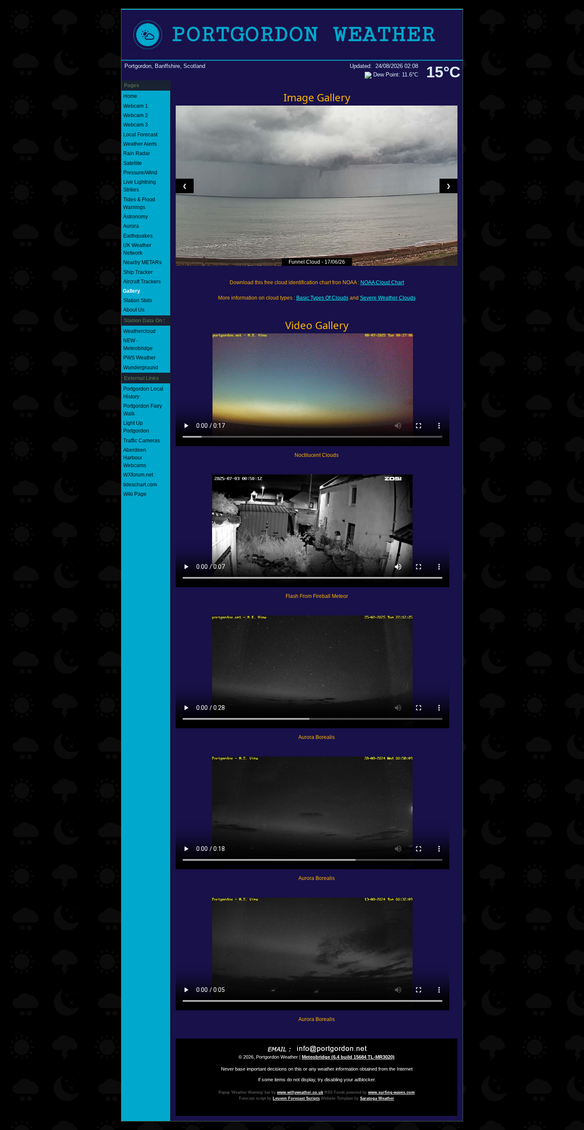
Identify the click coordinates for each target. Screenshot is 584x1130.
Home (130, 96)
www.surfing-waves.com (391, 1092)
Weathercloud (139, 331)
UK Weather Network (137, 249)
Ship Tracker (138, 272)
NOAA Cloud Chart (382, 282)
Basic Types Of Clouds (322, 298)
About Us (134, 310)
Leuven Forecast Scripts (296, 1098)
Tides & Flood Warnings (139, 203)
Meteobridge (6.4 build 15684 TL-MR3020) (348, 1056)
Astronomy (135, 217)
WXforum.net (138, 475)
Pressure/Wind (140, 173)
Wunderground (140, 368)
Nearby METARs (142, 262)
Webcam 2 (135, 115)
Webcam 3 (135, 125)
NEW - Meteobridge (138, 344)
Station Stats (137, 300)
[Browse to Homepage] (292, 35)
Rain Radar (136, 153)
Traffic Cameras (141, 441)
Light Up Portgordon (136, 427)
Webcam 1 (135, 106)
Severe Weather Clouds (388, 298)
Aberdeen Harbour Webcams (134, 457)
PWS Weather (139, 358)
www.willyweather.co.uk (300, 1092)
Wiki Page (135, 494)
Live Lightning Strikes (139, 186)
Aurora (131, 226)
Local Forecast (140, 135)
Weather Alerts (140, 144)
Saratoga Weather (377, 1098)
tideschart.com (140, 485)
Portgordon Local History (143, 393)
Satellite (132, 163)
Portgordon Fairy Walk (142, 410)
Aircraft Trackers (142, 282)
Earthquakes (138, 236)
